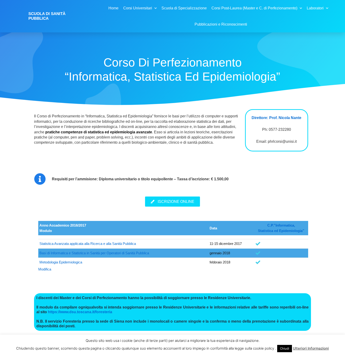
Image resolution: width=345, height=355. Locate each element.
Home (113, 8)
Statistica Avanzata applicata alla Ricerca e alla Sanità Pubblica (87, 244)
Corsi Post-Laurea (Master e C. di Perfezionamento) (254, 8)
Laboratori (315, 8)
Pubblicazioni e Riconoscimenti (221, 24)
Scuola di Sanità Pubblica (46, 16)
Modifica (44, 269)
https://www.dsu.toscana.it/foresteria (80, 312)
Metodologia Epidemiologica (60, 262)
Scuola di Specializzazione (184, 8)
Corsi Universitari (137, 8)
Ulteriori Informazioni (311, 348)
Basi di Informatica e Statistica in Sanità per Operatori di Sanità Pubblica (94, 253)
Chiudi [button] (284, 348)
